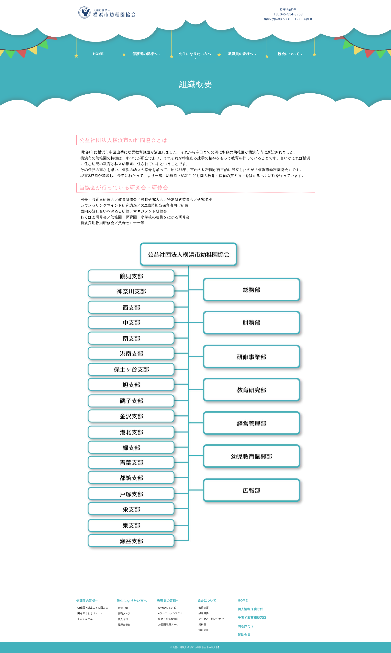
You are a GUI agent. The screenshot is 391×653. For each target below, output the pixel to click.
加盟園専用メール (168, 624)
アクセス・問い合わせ (211, 618)
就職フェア (124, 613)
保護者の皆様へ (87, 600)
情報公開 (204, 630)
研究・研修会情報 (168, 618)
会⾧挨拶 (204, 607)
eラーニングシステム (170, 613)
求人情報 (123, 619)
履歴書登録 (124, 624)
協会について (207, 600)
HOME (243, 600)
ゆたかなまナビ (167, 607)
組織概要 (204, 613)
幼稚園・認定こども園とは (92, 607)
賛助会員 (244, 634)
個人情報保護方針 (250, 609)
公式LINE (123, 608)
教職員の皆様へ (168, 600)
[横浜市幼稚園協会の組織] (195, 559)
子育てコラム (85, 618)
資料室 (202, 624)
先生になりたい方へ (132, 600)
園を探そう (246, 626)
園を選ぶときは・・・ (90, 613)
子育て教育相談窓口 (252, 617)
